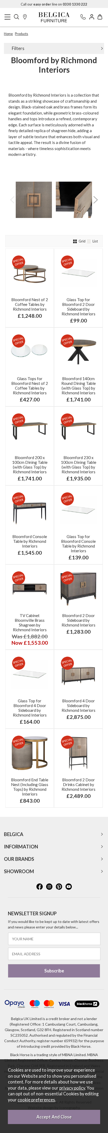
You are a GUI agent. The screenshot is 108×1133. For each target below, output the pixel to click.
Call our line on (54, 4)
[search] (16, 17)
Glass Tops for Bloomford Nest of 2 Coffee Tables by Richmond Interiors (29, 385)
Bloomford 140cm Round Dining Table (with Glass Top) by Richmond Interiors (78, 385)
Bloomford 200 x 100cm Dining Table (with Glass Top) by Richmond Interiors (29, 464)
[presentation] (12, 200)
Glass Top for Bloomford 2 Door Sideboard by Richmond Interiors (78, 306)
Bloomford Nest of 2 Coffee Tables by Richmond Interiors (29, 304)
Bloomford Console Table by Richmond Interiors (29, 541)
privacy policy (72, 1088)
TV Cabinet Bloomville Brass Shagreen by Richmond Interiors (30, 622)
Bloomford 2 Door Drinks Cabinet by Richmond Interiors (78, 784)
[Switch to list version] (89, 241)
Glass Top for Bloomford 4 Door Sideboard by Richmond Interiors (30, 707)
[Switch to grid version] (75, 241)
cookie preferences (36, 1099)
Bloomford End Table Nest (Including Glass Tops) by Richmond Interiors (29, 786)
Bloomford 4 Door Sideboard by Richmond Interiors (78, 705)
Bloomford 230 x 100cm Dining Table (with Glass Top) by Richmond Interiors (78, 464)
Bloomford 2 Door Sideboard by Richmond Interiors (78, 620)
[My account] (91, 17)
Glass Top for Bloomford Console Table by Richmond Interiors (78, 543)
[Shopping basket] (99, 17)
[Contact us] (83, 17)
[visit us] (25, 17)
